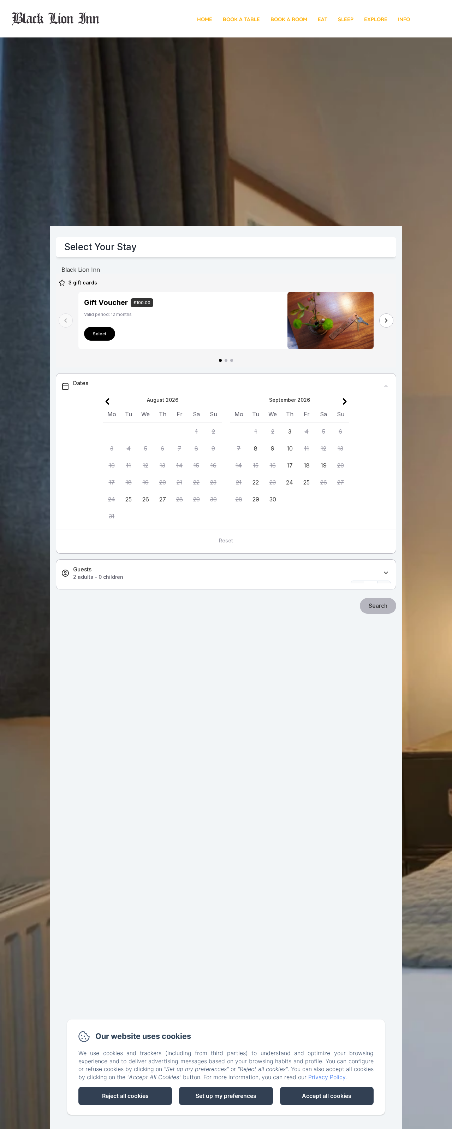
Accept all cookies (326, 1095)
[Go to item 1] (220, 360)
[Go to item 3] (231, 360)
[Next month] (344, 401)
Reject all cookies (125, 1095)
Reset (226, 540)
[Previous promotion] (66, 320)
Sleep (345, 19)
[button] (196, 431)
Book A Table (241, 19)
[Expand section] (386, 573)
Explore (375, 19)
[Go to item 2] (226, 360)
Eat (322, 19)
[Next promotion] (386, 320)
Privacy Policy (326, 1077)
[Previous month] (107, 401)
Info (404, 19)
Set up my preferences (226, 1095)
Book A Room (288, 19)
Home (204, 19)
